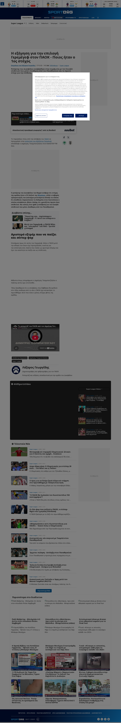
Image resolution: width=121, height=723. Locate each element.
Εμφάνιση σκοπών (41, 115)
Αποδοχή (81, 115)
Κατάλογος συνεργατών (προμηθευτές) (46, 110)
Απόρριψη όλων (68, 115)
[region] (61, 96)
